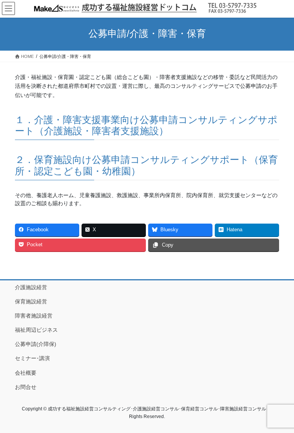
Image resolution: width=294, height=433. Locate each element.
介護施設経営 (31, 287)
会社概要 (25, 373)
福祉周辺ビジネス (36, 330)
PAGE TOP (280, 413)
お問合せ (25, 387)
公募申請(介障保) (35, 344)
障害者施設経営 (33, 316)
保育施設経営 (31, 301)
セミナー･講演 (32, 358)
